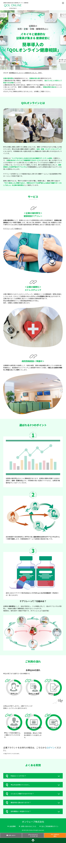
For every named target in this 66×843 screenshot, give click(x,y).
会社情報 (12, 826)
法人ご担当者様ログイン (49, 826)
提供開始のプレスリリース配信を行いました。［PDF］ (26, 73)
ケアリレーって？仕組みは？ (12, 228)
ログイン (51, 747)
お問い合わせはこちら (28, 826)
